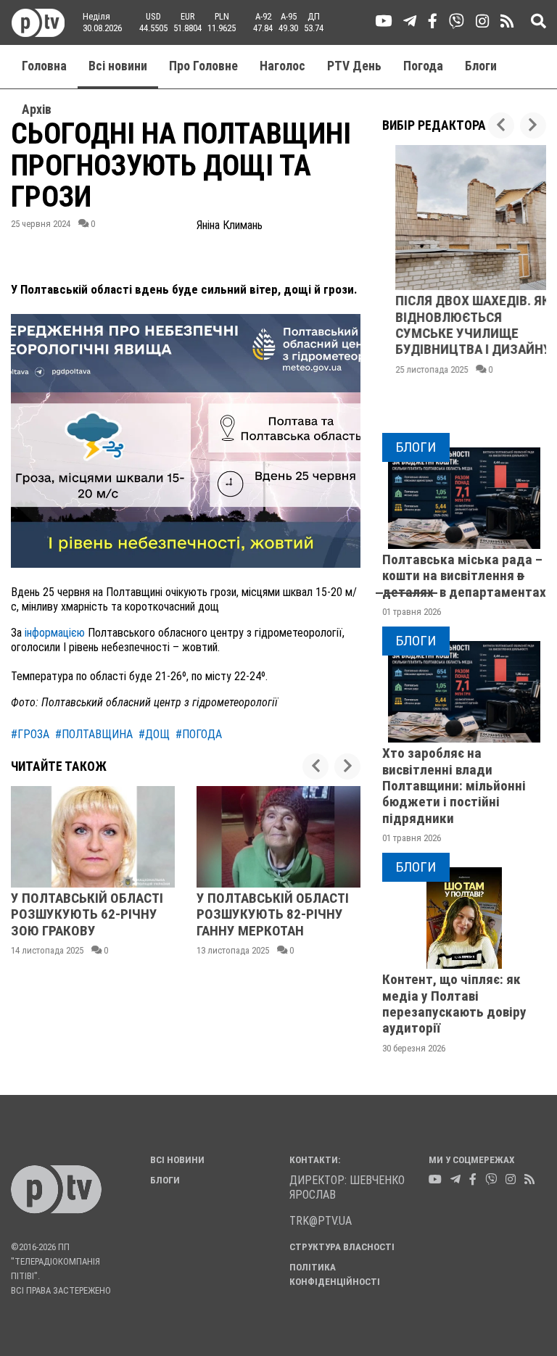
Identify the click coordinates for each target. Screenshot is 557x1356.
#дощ (154, 734)
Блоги (481, 66)
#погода (199, 734)
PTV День (354, 66)
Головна (44, 66)
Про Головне (203, 66)
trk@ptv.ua (320, 1221)
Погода (423, 66)
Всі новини (117, 66)
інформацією (53, 633)
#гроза (30, 734)
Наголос (282, 66)
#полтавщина (94, 734)
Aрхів (36, 109)
